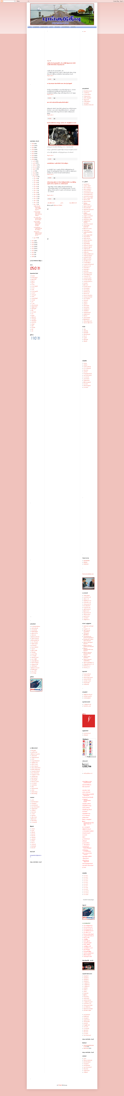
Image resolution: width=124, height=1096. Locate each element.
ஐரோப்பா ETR (34, 650)
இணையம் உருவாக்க (35, 754)
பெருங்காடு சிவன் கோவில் (87, 797)
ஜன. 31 (36, 176)
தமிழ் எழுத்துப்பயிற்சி (88, 235)
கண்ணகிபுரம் (86, 998)
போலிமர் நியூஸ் (34, 277)
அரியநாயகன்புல (87, 614)
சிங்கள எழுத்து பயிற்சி (88, 198)
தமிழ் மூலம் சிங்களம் (88, 245)
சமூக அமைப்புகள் (87, 1035)
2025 (33, 145)
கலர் (32, 330)
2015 (33, 244)
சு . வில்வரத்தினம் (86, 844)
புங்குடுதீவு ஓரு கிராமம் (87, 809)
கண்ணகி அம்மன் (87, 679)
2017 (33, 240)
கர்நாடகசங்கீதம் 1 (87, 187)
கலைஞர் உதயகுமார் (88, 696)
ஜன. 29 (36, 180)
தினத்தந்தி (33, 846)
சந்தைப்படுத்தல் (87, 317)
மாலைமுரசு (33, 294)
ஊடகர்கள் (86, 383)
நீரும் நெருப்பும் (34, 778)
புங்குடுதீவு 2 (86, 977)
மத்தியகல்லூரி (87, 595)
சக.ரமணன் (84, 834)
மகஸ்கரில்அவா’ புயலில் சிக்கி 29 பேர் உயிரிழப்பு (57, 163)
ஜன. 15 (36, 194)
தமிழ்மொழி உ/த (87, 248)
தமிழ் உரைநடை (87, 230)
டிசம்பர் (34, 161)
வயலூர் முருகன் (44, 26)
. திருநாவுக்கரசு (85, 858)
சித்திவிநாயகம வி (87, 600)
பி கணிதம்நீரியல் (87, 262)
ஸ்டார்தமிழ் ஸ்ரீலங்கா (35, 626)
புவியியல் (85, 365)
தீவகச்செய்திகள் (34, 801)
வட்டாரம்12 (86, 894)
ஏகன (85, 31)
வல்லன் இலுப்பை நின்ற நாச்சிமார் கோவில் (87, 782)
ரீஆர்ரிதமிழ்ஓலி (34, 631)
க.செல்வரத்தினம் (87, 698)
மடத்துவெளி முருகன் (88, 1001)
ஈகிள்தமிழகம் (34, 666)
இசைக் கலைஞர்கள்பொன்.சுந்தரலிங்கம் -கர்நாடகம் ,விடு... (88, 823)
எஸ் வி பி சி (33, 322)
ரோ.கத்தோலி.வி (87, 605)
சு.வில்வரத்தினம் (87, 101)
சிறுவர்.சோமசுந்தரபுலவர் (89, 209)
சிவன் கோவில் (86, 682)
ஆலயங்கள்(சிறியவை (86, 784)
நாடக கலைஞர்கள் (86, 827)
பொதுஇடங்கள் (87, 1025)
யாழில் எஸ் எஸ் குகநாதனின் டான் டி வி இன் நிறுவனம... (37, 207)
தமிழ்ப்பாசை (86, 252)
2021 (33, 153)
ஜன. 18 (36, 188)
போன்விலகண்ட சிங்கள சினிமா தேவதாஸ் (88, 640)
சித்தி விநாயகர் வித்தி (88, 1008)
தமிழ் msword (87, 243)
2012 (33, 250)
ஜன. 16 (36, 192)
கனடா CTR (33, 671)
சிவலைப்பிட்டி (86, 996)
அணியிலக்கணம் (87, 312)
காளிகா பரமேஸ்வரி (86, 792)
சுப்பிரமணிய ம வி (87, 602)
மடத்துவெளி (36, 26)
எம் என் (32, 284)
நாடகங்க (84, 867)
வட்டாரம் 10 (86, 891)
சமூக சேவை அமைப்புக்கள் (87, 865)
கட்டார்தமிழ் (33, 655)
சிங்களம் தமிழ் (87, 199)
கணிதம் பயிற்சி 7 (87, 185)
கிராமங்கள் (33, 812)
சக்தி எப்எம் (33, 635)
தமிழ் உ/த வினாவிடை (88, 240)
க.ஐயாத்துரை (86, 103)
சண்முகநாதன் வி (87, 604)
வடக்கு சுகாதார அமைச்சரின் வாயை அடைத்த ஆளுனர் (59, 83)
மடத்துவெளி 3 (87, 986)
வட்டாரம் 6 (86, 884)
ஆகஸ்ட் (34, 169)
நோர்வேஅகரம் (34, 669)
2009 (33, 256)
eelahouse (86, 564)
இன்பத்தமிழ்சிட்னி (35, 640)
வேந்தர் (32, 315)
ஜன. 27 (36, 184)
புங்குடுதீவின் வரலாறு (86, 805)
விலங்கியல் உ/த (87, 291)
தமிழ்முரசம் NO (34, 664)
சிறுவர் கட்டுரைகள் (88, 206)
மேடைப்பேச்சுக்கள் (35, 772)
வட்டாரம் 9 (86, 889)
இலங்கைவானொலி (35, 636)
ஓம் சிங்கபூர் (33, 645)
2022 (33, 151)
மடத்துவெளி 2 (87, 984)
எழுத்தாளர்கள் (34, 808)
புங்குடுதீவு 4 (86, 981)
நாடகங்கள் (86, 387)
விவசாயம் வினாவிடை (88, 295)
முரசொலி (33, 839)
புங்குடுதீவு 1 (86, 976)
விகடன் (33, 842)
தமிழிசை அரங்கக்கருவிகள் (87, 213)
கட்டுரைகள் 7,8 (87, 276)
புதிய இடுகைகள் (51, 202)
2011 (33, 252)
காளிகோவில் (86, 684)
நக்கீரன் (33, 840)
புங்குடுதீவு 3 (86, 979)
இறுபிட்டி (85, 994)
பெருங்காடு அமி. (87, 607)
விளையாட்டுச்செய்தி (88, 1060)
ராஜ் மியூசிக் (33, 308)
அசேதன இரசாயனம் (88, 321)
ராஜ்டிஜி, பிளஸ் (34, 306)
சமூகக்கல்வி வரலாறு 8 (88, 196)
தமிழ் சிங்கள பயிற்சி (88, 219)
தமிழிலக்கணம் (87, 314)
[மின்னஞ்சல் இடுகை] (54, 79)
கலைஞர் (33, 300)
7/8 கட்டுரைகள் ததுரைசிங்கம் (87, 631)
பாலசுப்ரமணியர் (87, 675)
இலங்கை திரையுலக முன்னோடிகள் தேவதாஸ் (89, 646)
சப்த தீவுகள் (84, 811)
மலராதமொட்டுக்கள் (35, 771)
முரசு (32, 301)
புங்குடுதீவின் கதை (86, 813)
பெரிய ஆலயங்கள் (86, 786)
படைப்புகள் (86, 1026)
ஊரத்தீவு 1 (86, 988)
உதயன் (32, 830)
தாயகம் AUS (34, 654)
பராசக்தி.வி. (86, 617)
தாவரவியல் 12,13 (87, 257)
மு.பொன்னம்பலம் (87, 733)
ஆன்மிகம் (33, 815)
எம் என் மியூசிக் (34, 286)
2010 (33, 254)
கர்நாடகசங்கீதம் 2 (87, 189)
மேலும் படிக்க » (50, 75)
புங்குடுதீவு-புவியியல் (86, 803)
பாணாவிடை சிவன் (86, 790)
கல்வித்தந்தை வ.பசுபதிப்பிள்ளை (86, 850)
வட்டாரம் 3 (86, 879)
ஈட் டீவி (32, 303)
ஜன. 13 (36, 198)
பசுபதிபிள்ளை (86, 92)
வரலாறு (85, 363)
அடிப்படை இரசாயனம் (88, 322)
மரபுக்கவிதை (34, 785)
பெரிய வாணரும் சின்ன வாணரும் (87, 854)
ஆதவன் (33, 648)
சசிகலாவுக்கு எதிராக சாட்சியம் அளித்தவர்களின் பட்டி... (38, 233)
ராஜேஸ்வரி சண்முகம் (88, 694)
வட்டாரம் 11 (86, 892)
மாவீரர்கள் (33, 810)
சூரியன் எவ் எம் (34, 633)
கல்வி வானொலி (34, 628)
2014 (33, 246)
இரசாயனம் (86, 284)
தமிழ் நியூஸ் (33, 320)
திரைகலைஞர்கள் (87, 385)
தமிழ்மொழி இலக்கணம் (88, 253)
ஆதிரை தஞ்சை (34, 643)
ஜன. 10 (36, 204)
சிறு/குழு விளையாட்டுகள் (87, 203)
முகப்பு (30, 26)
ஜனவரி (34, 174)
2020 (33, 155)
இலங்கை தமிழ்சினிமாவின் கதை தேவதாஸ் (88, 649)
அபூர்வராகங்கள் (34, 788)
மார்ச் (34, 171)
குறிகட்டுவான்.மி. (87, 609)
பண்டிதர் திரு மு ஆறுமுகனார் (85, 861)
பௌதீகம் (86, 283)
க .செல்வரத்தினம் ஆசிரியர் (88, 831)
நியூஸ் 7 (33, 282)
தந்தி (32, 325)
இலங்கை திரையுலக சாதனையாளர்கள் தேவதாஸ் (88, 653)
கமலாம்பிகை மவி (87, 597)
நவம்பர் (34, 163)
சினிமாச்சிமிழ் (34, 793)
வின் (32, 329)
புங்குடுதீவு (73, 26)
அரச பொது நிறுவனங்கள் (87, 863)
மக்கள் (32, 296)
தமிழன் (33, 324)
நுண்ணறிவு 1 (86, 269)
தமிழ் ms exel (87, 241)
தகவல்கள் (86, 1023)
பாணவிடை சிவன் (87, 681)
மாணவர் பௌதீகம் (87, 278)
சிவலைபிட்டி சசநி (87, 706)
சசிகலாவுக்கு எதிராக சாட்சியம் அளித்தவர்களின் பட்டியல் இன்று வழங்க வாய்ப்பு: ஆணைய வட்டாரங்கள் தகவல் (61, 182)
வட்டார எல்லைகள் (87, 368)
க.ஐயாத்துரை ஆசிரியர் (87, 856)
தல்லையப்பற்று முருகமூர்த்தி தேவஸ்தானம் (88, 794)
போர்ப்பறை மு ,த (87, 665)
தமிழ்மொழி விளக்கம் (88, 250)
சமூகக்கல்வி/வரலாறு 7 (88, 194)
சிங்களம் (85, 315)
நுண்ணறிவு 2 (86, 267)
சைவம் (32, 759)
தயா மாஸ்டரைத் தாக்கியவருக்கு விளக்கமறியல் (57, 102)
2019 (33, 157)
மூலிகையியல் (34, 755)
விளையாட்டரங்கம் (35, 781)
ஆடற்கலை (86, 300)
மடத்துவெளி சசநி (87, 704)
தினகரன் (33, 834)
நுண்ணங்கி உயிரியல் (88, 272)
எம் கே (32, 289)
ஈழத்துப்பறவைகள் (35, 757)
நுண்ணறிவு (86, 271)
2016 (33, 242)
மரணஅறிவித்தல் (65, 26)
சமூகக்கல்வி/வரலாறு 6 (88, 192)
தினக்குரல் (86, 339)
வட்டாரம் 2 (86, 877)
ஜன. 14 (36, 196)
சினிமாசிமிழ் (34, 820)
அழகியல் (85, 302)
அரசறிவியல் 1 (86, 309)
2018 (33, 159)
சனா (32, 313)
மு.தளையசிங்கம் (85, 842)
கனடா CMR (34, 659)
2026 (33, 143)
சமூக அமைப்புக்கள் (35, 806)
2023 (33, 149)
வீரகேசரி (33, 832)
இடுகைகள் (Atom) (58, 205)
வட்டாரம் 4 (86, 880)
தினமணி (33, 847)
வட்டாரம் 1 (86, 875)
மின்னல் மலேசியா (35, 662)
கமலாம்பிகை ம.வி (87, 1003)
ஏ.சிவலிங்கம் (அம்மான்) (88, 104)
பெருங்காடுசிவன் (87, 674)
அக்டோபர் (35, 165)
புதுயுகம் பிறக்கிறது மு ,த (89, 662)
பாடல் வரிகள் (34, 783)
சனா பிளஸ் (33, 312)
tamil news (86, 1048)
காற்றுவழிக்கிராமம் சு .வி (89, 664)
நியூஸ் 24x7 (33, 279)
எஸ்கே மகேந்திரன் (87, 97)
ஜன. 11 (36, 202)
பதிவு (85, 329)
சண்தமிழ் (33, 652)
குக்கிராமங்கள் (85, 817)
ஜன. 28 (36, 182)
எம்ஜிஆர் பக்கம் (34, 762)
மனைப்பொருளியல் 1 (88, 281)
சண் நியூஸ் (33, 318)
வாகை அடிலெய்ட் (34, 647)
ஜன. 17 (36, 190)
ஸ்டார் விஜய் (33, 672)
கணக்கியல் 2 (86, 184)
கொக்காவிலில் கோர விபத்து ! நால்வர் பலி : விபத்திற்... (37, 223)
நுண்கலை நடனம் (87, 266)
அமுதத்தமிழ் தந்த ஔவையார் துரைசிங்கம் (89, 637)
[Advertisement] (62, 46)
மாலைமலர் (33, 844)
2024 (33, 147)
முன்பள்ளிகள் (86, 378)
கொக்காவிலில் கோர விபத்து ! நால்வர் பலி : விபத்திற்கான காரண (61, 122)
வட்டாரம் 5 (86, 882)
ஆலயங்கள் (86, 1030)
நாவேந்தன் (86, 735)
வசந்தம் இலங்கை (35, 660)
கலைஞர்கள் (33, 803)
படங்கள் (33, 813)
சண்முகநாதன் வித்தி (88, 1005)
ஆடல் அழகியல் (87, 298)
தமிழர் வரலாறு (34, 791)
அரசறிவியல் (86, 310)
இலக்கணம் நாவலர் (88, 228)
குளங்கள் (86, 371)
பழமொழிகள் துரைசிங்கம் (86, 634)
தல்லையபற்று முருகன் (88, 677)
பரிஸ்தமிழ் (86, 330)
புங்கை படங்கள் (34, 764)
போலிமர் (33, 275)
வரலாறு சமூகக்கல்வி (88, 296)
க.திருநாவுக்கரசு (87, 96)
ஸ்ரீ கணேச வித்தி (87, 1010)
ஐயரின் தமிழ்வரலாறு (35, 769)
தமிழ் (32, 786)
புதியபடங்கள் (34, 817)
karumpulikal (86, 560)
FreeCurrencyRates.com (88, 574)
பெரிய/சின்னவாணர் (88, 91)
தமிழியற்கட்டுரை (87, 217)
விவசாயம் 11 (86, 293)
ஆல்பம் (83, 837)
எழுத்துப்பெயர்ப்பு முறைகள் (87, 221)
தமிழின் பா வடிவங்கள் (88, 215)
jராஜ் (32, 310)
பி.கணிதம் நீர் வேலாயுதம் (89, 264)
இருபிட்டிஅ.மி (86, 610)
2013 (33, 248)
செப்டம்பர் (35, 167)
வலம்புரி (33, 828)
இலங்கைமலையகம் (35, 667)
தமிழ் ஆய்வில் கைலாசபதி (86, 226)
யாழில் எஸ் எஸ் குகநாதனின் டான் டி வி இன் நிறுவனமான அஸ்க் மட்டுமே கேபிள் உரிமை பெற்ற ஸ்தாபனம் (61, 63)
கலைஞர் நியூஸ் (34, 298)
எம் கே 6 (33, 293)
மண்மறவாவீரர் (87, 1021)
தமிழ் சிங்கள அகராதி (88, 223)
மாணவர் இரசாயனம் (88, 274)
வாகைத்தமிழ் (34, 629)
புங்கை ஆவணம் (34, 766)
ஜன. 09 (36, 237)
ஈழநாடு (85, 337)
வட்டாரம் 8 (86, 887)
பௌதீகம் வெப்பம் (87, 286)
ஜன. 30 (36, 178)
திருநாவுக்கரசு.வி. (87, 612)
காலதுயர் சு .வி (87, 628)
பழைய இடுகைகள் (73, 202)
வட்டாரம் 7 (86, 885)
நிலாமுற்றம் (57, 26)
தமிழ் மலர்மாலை (87, 238)
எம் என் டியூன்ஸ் (34, 291)
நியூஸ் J (33, 281)
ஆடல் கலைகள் (87, 211)
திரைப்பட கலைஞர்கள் (86, 819)
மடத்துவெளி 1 (87, 982)
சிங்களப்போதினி (87, 207)
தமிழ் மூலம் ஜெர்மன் (88, 247)
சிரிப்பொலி (33, 317)
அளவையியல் (86, 305)
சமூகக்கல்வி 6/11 (87, 191)
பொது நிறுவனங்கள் (88, 373)
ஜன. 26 (36, 186)
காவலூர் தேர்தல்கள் (35, 760)
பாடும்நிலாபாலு (34, 776)
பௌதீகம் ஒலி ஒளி (88, 279)
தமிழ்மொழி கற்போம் (88, 255)
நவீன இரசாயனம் (87, 260)
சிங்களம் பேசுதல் (87, 201)
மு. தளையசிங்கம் (87, 94)
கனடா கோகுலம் (34, 642)
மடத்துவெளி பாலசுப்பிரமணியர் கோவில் (86, 800)
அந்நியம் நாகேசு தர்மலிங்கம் (87, 657)
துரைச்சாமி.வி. (87, 616)
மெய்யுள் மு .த (86, 667)
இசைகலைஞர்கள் (87, 382)
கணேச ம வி (86, 599)
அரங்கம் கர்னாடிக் (35, 638)
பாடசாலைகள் (34, 822)
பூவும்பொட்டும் (34, 752)
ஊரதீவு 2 (85, 989)
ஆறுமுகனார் (86, 99)
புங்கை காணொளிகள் (35, 767)
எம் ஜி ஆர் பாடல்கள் (35, 774)
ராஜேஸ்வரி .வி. (87, 619)
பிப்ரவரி (34, 173)
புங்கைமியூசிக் (34, 779)
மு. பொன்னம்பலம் (86, 838)
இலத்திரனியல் (86, 319)
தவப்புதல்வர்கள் (34, 805)
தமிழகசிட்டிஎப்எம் (35, 657)
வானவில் (33, 327)
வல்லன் (85, 991)
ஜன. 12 (36, 200)
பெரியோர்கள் (86, 1016)
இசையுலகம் (33, 818)
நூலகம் (51, 26)
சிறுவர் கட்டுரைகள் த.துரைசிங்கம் (88, 660)
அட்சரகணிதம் (87, 288)
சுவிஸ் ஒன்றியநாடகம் (88, 773)
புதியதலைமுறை (34, 305)
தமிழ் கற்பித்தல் (87, 236)
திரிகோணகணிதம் (87, 259)
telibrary (85, 562)
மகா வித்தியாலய (87, 1006)
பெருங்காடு (86, 993)
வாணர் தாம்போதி (87, 366)
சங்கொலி (33, 837)
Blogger (60, 1085)
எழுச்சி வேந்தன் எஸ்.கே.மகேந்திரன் (86, 847)
